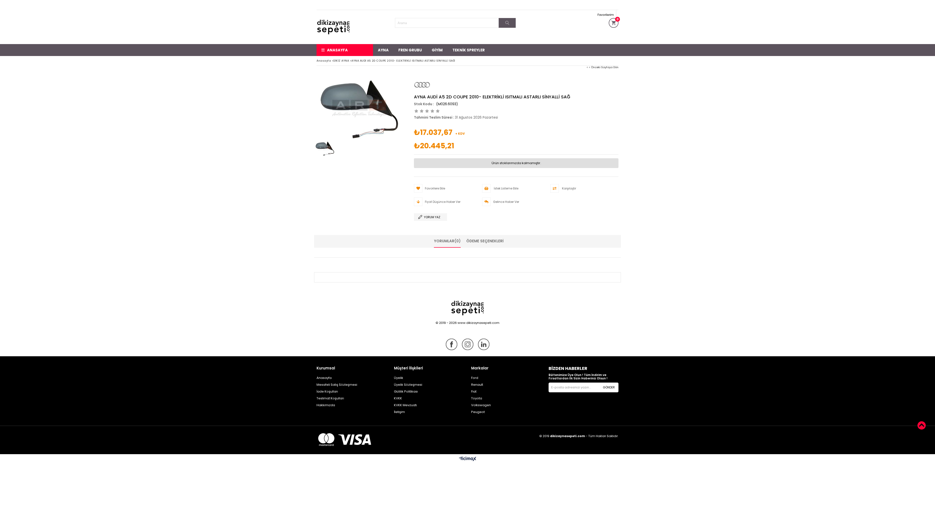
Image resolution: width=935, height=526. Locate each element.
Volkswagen (481, 405)
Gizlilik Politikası (406, 391)
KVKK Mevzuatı (405, 405)
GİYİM (437, 50)
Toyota (476, 398)
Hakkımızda (326, 405)
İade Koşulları (327, 391)
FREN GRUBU (410, 50)
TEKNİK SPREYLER (468, 50)
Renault (477, 384)
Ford (474, 378)
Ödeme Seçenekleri (485, 241)
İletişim (399, 412)
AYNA (383, 50)
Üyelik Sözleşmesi (408, 384)
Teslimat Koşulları (330, 398)
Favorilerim (606, 15)
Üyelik (398, 378)
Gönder (609, 387)
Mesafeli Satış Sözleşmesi (337, 384)
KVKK (398, 398)
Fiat (474, 391)
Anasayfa (337, 50)
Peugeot (478, 412)
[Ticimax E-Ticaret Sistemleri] (467, 459)
